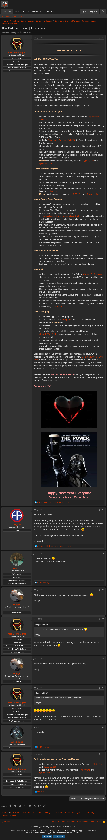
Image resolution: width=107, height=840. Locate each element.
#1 (103, 37)
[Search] (103, 11)
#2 (103, 510)
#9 (103, 754)
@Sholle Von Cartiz (48, 334)
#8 (103, 727)
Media (35, 11)
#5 (103, 619)
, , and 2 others (54, 546)
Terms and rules (68, 821)
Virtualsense (9, 821)
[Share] (99, 37)
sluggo (16, 604)
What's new (20, 11)
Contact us (55, 821)
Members (49, 11)
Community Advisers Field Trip (62, 140)
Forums (7, 11)
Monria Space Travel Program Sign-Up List (62, 216)
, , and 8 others (54, 502)
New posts (5, 16)
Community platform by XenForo (53, 827)
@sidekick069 (45, 163)
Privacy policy (82, 821)
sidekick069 (17, 742)
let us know (56, 306)
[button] (28, 11)
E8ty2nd (17, 524)
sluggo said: (40, 624)
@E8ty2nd (89, 160)
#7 (103, 688)
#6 (103, 658)
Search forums (18, 16)
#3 (103, 553)
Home (98, 821)
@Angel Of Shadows (92, 274)
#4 (103, 590)
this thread (53, 191)
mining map (66, 319)
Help (92, 821)
